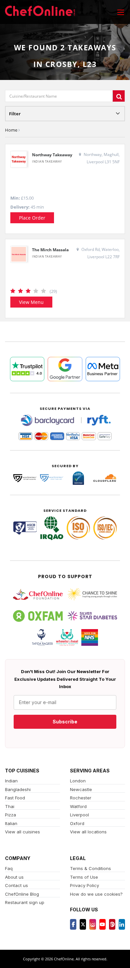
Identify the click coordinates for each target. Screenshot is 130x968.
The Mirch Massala (50, 250)
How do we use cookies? (96, 894)
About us (14, 877)
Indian (11, 780)
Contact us (16, 885)
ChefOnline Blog (22, 894)
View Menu (31, 302)
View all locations (88, 831)
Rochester (80, 797)
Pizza (10, 814)
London (78, 780)
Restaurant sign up (24, 902)
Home (11, 130)
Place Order (32, 218)
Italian (11, 823)
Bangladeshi (18, 789)
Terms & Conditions (90, 868)
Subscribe (65, 721)
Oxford (77, 823)
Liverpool (79, 814)
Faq (9, 868)
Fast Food (15, 797)
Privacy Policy (84, 885)
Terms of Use (84, 877)
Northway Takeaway (52, 155)
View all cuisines (22, 831)
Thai (9, 806)
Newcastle (81, 789)
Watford (78, 806)
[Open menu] (120, 12)
